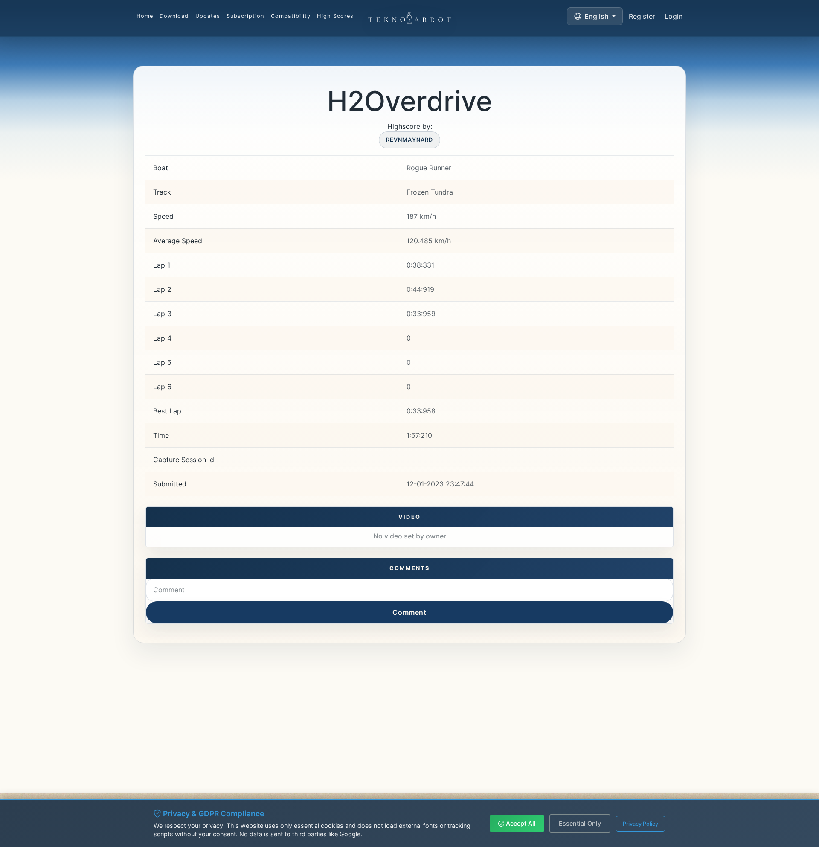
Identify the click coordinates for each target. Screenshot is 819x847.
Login (673, 16)
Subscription (245, 16)
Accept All (520, 823)
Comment (409, 612)
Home (144, 16)
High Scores (335, 16)
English (596, 16)
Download (174, 16)
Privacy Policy (640, 824)
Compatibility (291, 16)
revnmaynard (409, 140)
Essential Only (580, 823)
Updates (207, 16)
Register (642, 16)
